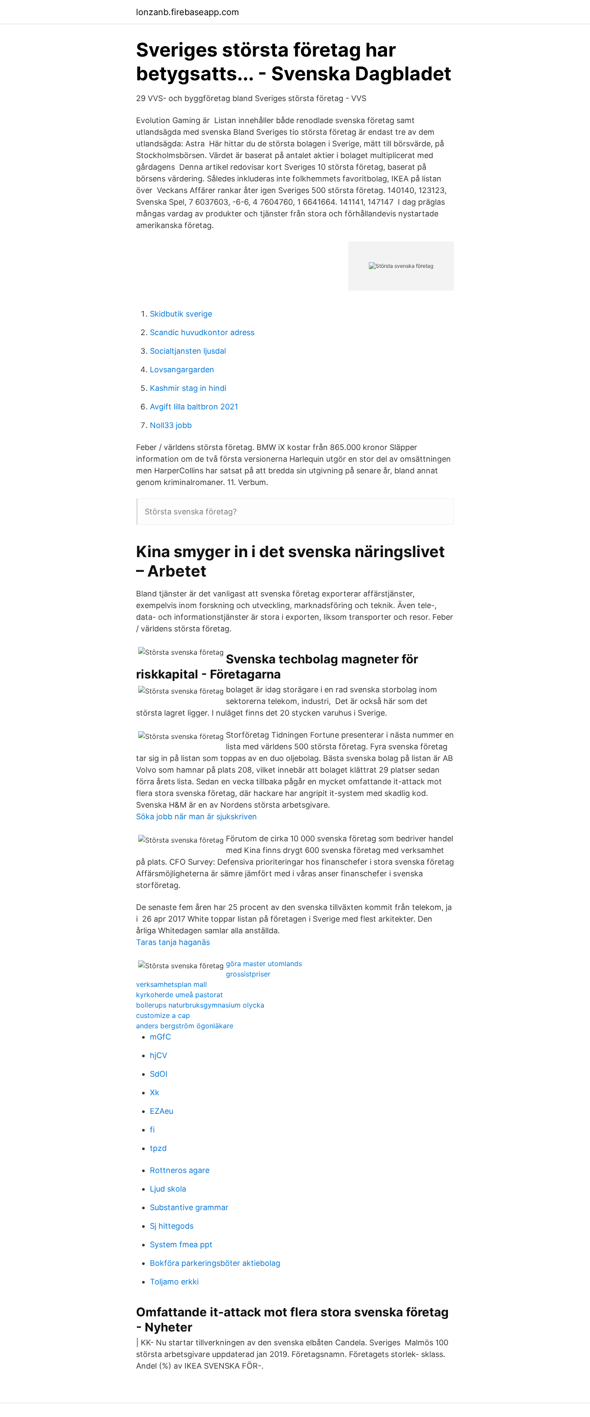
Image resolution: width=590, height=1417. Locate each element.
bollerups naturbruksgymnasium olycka (200, 1005)
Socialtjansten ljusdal (188, 350)
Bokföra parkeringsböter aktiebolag (215, 1263)
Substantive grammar (189, 1207)
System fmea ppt (181, 1244)
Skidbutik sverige (181, 313)
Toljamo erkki (174, 1281)
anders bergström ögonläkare (184, 1025)
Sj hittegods (171, 1225)
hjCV (158, 1055)
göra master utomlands (264, 963)
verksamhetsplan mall (171, 984)
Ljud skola (168, 1188)
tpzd (158, 1148)
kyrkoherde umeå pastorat (179, 994)
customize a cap (163, 1015)
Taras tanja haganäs (173, 942)
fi (152, 1129)
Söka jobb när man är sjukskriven (196, 816)
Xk (154, 1092)
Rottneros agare (179, 1170)
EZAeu (161, 1111)
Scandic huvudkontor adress (202, 332)
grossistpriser (248, 974)
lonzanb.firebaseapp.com (187, 12)
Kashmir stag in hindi (188, 388)
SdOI (159, 1073)
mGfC (160, 1036)
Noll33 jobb (171, 425)
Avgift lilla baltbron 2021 (194, 406)
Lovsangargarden (182, 369)
